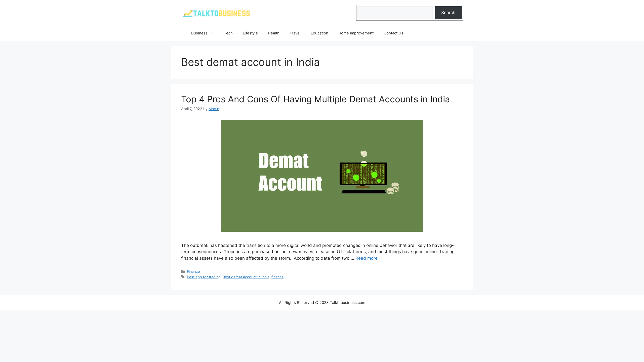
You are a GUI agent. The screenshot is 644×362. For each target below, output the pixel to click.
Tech (228, 33)
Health (273, 33)
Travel (295, 33)
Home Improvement (356, 33)
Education (319, 33)
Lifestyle (250, 33)
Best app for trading (204, 277)
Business (199, 33)
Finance (193, 271)
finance (277, 277)
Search (448, 12)
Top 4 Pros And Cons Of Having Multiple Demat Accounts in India (315, 99)
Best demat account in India (246, 277)
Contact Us (393, 33)
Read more (366, 258)
